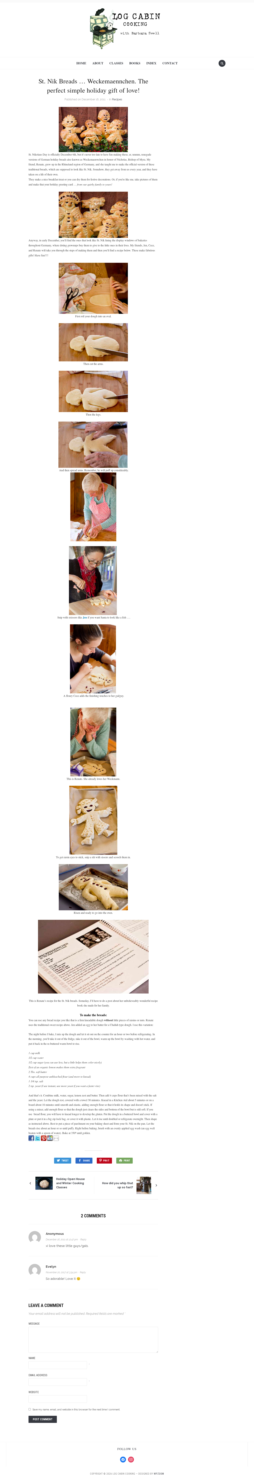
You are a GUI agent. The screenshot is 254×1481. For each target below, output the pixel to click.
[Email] (56, 1138)
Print (127, 1160)
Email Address (38, 1375)
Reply (83, 1239)
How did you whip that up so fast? (117, 1185)
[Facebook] (31, 1138)
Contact (170, 63)
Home (81, 63)
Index (151, 63)
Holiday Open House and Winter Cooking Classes (70, 1183)
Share (86, 1160)
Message (34, 1323)
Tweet (65, 1160)
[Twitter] (37, 1138)
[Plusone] (50, 1138)
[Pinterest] (43, 1138)
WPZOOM (159, 1473)
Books (134, 63)
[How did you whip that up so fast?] (144, 1185)
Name (32, 1358)
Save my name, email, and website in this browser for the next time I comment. (76, 1409)
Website (34, 1392)
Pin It (106, 1160)
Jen (85, 617)
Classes (116, 63)
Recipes (117, 99)
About (97, 63)
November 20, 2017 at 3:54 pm (61, 1272)
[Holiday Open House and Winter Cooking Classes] (44, 1183)
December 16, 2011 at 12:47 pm (62, 1239)
